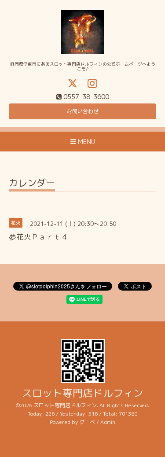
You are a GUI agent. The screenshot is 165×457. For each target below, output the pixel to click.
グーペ (87, 422)
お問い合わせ (83, 111)
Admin (107, 422)
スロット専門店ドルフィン (82, 393)
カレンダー (32, 183)
